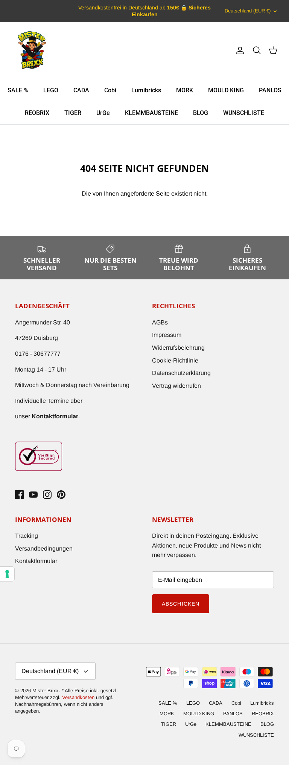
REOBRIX (37, 112)
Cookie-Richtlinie (175, 360)
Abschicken (180, 604)
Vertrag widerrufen (176, 385)
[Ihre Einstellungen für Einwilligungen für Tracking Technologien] (7, 574)
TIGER (72, 112)
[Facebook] (19, 494)
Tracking (26, 535)
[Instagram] (47, 494)
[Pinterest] (61, 494)
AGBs (160, 322)
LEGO (50, 90)
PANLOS (270, 90)
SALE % (18, 90)
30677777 (47, 353)
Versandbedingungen (44, 548)
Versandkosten (79, 697)
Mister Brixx (45, 690)
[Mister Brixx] (32, 50)
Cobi (110, 90)
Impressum (166, 335)
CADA (81, 90)
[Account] (239, 50)
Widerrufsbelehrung (178, 347)
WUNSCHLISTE (243, 112)
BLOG (200, 112)
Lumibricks (146, 90)
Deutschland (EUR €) (248, 11)
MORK (184, 90)
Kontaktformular (36, 561)
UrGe (103, 112)
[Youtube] (33, 494)
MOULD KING (226, 90)
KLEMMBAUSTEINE (151, 112)
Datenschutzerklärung (181, 373)
